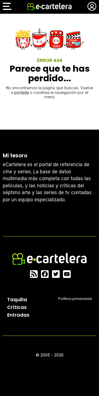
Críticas (17, 307)
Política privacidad (75, 298)
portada (21, 92)
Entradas (18, 315)
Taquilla (17, 299)
